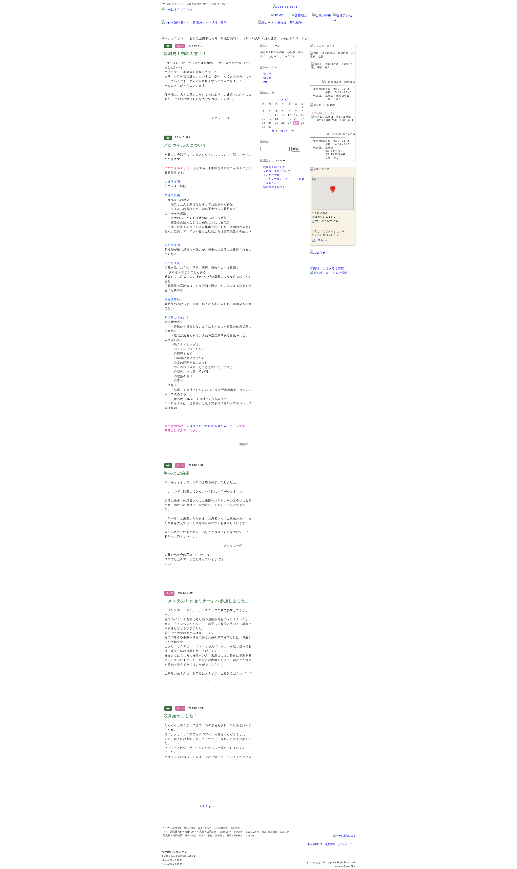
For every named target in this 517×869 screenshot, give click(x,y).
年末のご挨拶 (176, 473)
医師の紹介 (225, 831)
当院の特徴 (189, 827)
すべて (267, 74)
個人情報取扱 (315, 844)
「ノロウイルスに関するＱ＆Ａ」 (206, 426)
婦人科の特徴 (205, 835)
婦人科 (267, 78)
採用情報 (235, 827)
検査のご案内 (252, 831)
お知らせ (284, 831)
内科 (266, 81)
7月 (272, 130)
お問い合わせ (221, 827)
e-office (351, 866)
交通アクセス (204, 827)
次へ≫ (213, 806)
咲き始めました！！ (183, 716)
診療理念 (176, 827)
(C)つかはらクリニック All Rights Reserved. (331, 862)
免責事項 (330, 844)
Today (283, 130)
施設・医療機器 (269, 831)
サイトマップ (344, 844)
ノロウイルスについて (185, 145)
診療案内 (238, 831)
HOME (166, 827)
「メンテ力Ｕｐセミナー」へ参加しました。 (207, 601)
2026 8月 (283, 99)
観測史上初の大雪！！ (185, 53)
